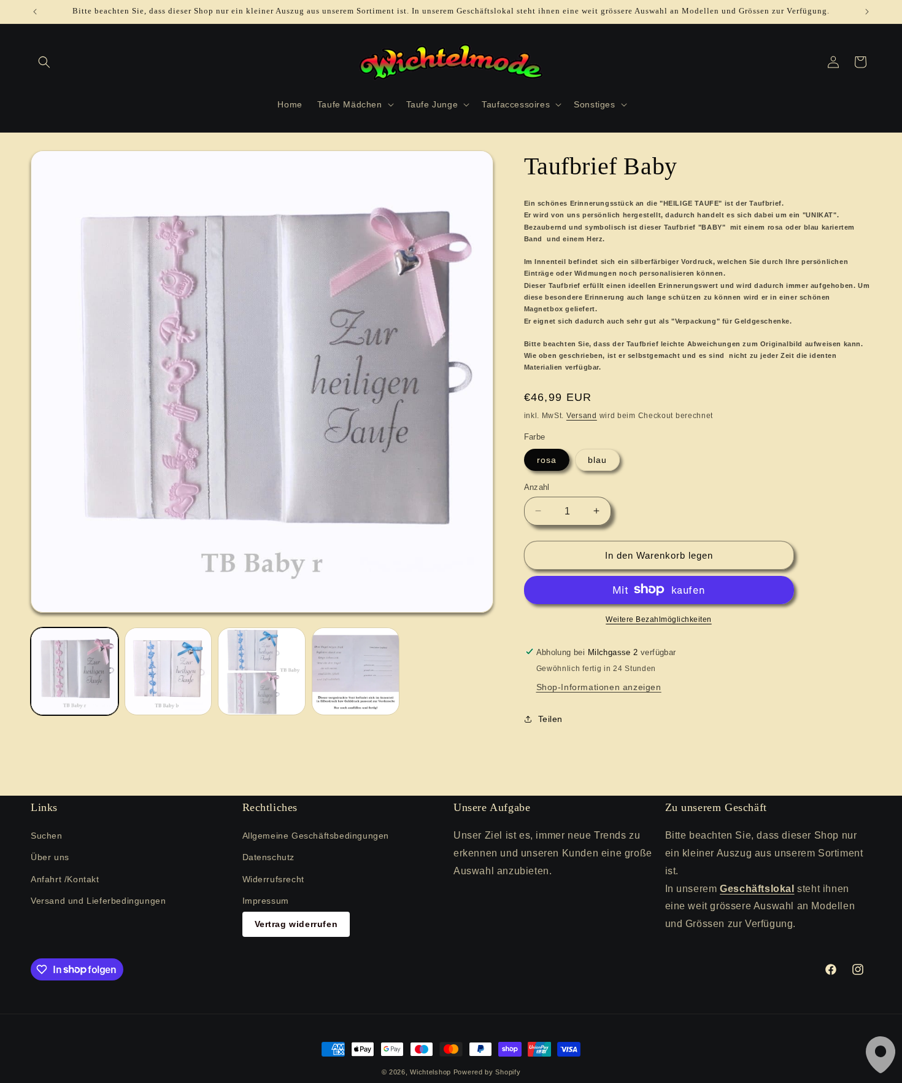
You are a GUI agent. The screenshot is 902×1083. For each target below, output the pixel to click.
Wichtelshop (430, 1072)
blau (597, 459)
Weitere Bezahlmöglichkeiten (659, 619)
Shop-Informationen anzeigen (598, 686)
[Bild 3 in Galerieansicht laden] (262, 671)
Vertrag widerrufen (296, 924)
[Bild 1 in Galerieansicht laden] (74, 671)
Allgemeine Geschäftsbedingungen (316, 836)
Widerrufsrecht (273, 879)
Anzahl (537, 486)
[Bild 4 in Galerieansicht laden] (355, 671)
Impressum (265, 901)
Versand (581, 415)
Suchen (47, 836)
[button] (44, 62)
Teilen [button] (550, 719)
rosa (547, 459)
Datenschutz (268, 858)
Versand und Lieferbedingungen (98, 901)
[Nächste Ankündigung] (867, 11)
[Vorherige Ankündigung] (34, 11)
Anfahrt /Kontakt (65, 879)
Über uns (50, 858)
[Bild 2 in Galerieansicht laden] (168, 671)
